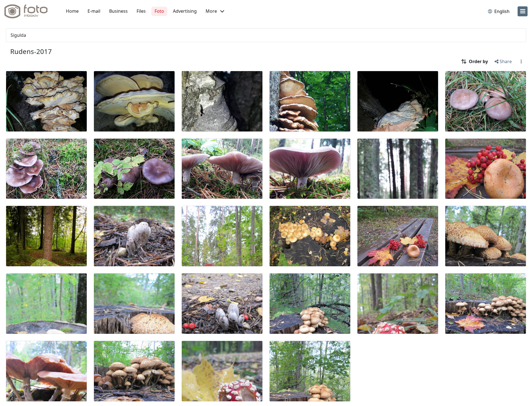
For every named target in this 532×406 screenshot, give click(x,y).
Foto (159, 11)
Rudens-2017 (31, 51)
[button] (214, 11)
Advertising (185, 11)
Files (141, 11)
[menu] (523, 11)
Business (118, 11)
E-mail (94, 11)
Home (72, 11)
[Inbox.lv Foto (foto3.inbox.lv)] (29, 11)
